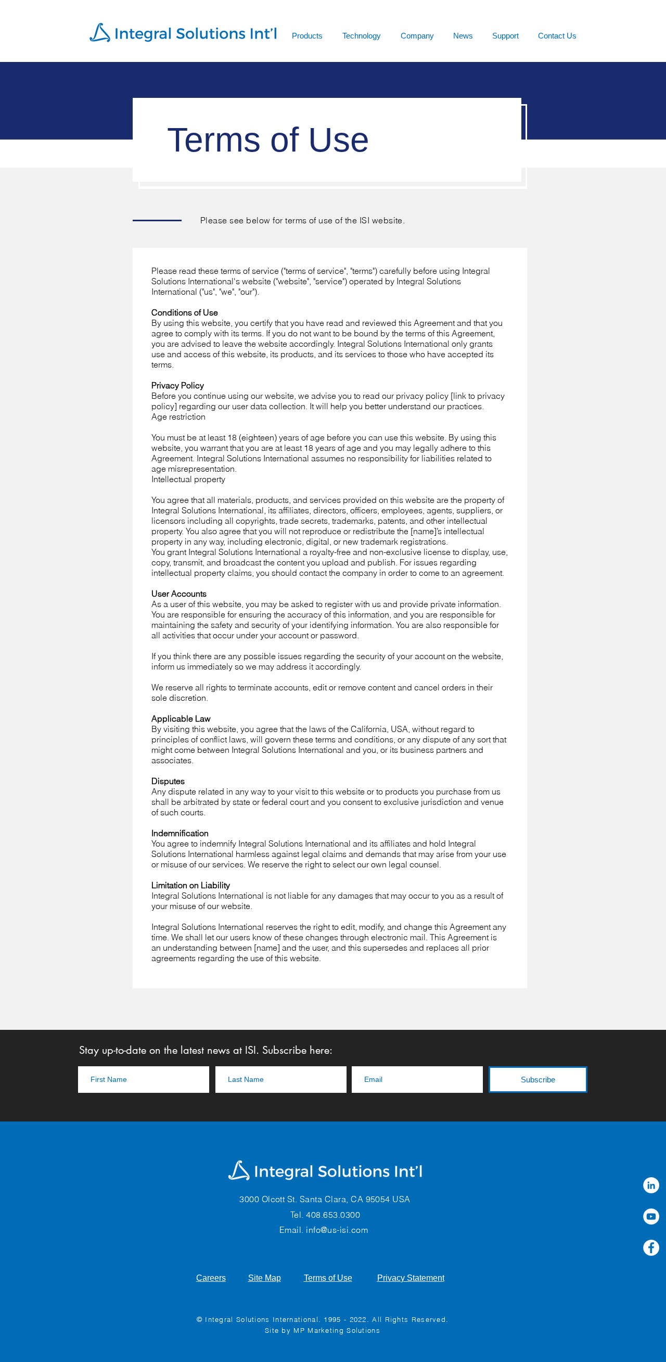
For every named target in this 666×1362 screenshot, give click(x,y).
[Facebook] (651, 1248)
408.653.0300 (333, 1214)
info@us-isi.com (337, 1230)
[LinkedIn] (651, 1185)
